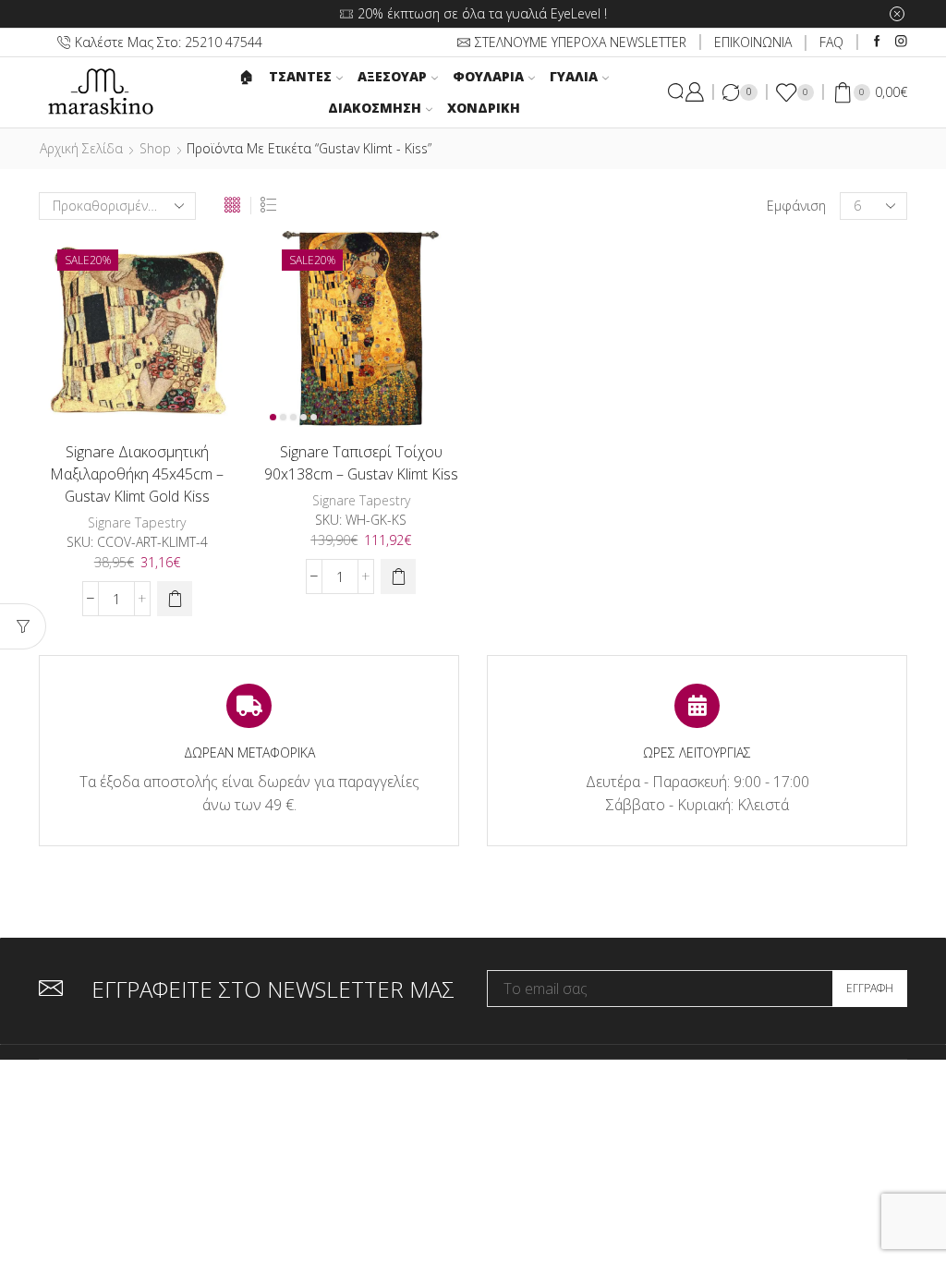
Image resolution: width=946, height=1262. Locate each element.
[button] (174, 598)
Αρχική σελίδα (81, 148)
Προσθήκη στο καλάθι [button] (117, 397)
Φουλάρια (488, 76)
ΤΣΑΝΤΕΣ (300, 76)
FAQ (831, 42)
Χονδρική (483, 107)
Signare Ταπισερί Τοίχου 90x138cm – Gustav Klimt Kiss (361, 463)
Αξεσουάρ (392, 76)
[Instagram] (901, 42)
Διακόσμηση (374, 107)
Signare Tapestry (137, 522)
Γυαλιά (574, 76)
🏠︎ (246, 76)
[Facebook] (877, 42)
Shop (155, 148)
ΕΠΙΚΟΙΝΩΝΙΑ (753, 42)
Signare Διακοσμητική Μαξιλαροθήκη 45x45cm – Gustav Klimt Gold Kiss (137, 474)
